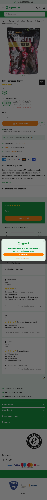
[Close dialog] (44, 241)
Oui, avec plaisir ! (23, 254)
